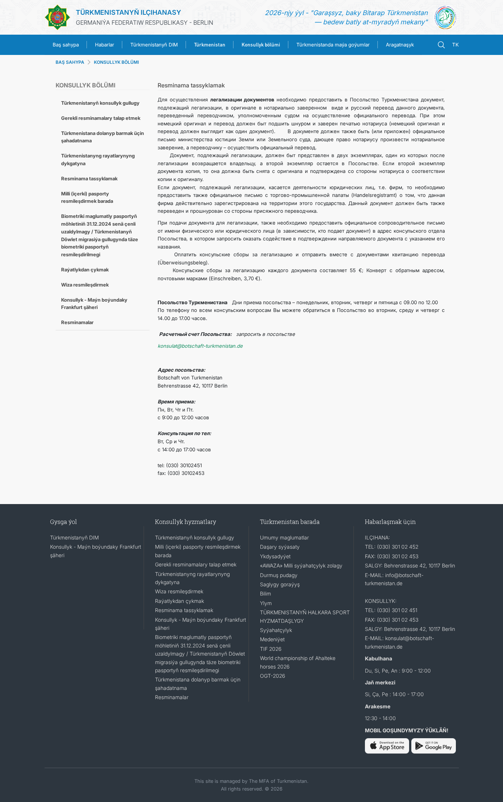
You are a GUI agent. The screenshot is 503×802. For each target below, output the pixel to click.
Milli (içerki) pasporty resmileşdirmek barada (87, 197)
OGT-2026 (272, 676)
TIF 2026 (270, 649)
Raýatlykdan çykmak (85, 269)
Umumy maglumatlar (284, 537)
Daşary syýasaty (280, 547)
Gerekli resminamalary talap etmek (100, 118)
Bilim (265, 593)
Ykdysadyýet (275, 556)
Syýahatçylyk (276, 630)
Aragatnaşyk (400, 45)
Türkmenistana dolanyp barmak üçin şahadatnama (102, 137)
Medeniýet (272, 639)
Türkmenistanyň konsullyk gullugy (100, 103)
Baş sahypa (66, 45)
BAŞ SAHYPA (70, 62)
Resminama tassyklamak (89, 178)
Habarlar (104, 45)
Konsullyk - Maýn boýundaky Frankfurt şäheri (94, 303)
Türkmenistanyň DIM (154, 45)
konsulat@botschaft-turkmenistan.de (200, 346)
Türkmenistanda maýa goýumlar (333, 45)
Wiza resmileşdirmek (85, 285)
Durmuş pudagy (279, 575)
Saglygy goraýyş (280, 584)
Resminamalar (77, 322)
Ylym (266, 603)
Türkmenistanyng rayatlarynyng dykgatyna (98, 159)
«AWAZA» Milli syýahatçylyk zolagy (301, 565)
